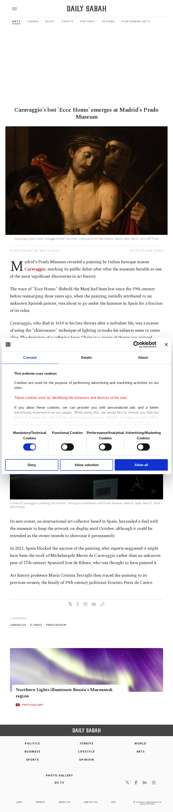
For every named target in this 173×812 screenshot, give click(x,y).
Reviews (108, 21)
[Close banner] (166, 344)
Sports (32, 760)
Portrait (87, 21)
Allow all (141, 465)
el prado (36, 624)
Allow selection (87, 465)
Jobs (19, 802)
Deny (32, 465)
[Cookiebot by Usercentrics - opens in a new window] (136, 344)
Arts (16, 21)
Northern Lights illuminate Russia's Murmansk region (64, 692)
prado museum (56, 624)
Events (67, 21)
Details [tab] (86, 357)
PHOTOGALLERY (32, 704)
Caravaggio (35, 269)
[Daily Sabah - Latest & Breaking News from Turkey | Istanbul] (86, 8)
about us (64, 802)
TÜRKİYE (86, 743)
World (140, 743)
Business (33, 751)
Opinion (86, 760)
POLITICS (32, 743)
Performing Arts (136, 21)
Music (50, 21)
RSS (114, 802)
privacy (40, 802)
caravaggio (18, 624)
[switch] (67, 447)
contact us (91, 802)
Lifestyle (86, 751)
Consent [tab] (30, 357)
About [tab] (143, 357)
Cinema (33, 21)
